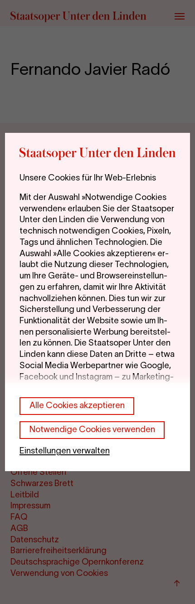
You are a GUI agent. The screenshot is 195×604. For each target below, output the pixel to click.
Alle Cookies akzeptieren (77, 405)
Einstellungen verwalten (65, 450)
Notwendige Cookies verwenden (92, 429)
